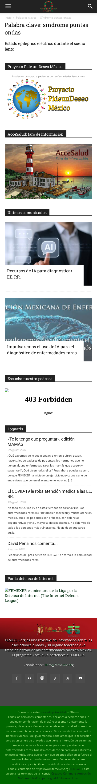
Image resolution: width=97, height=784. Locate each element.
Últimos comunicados (27, 212)
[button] (8, 6)
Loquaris (15, 428)
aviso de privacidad (53, 712)
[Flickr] (29, 678)
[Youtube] (80, 678)
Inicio (8, 18)
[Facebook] (16, 678)
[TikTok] (55, 678)
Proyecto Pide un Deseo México (35, 66)
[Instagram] (42, 678)
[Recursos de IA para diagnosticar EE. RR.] (48, 254)
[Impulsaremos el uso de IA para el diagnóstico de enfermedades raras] (48, 329)
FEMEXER (76, 769)
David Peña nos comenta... (33, 543)
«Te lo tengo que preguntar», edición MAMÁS (41, 442)
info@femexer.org (59, 665)
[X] (67, 678)
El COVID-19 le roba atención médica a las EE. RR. (50, 494)
